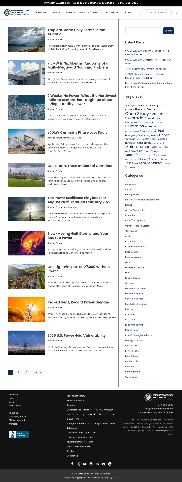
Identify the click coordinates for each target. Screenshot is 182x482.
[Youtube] (84, 463)
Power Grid (135, 151)
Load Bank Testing (134, 324)
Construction (148, 122)
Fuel (127, 272)
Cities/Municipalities (135, 220)
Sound (163, 155)
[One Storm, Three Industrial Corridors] (26, 175)
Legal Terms (113, 477)
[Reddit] (109, 463)
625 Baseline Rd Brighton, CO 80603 (155, 412)
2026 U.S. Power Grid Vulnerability (76, 335)
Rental (150, 155)
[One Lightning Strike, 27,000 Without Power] (26, 276)
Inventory (13, 394)
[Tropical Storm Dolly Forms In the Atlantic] (26, 39)
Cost (159, 122)
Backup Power (54, 39)
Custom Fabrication (135, 246)
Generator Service (134, 298)
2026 (127, 106)
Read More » (96, 49)
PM (126, 151)
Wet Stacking (130, 167)
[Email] (103, 463)
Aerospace (130, 184)
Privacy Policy (69, 477)
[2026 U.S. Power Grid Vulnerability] (26, 343)
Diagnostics (146, 131)
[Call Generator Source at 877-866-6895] (118, 3)
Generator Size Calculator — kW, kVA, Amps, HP (90, 409)
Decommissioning (132, 131)
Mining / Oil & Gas (72, 137)
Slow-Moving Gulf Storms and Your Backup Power (77, 235)
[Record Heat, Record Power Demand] (26, 309)
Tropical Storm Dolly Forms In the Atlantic (76, 32)
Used (11, 402)
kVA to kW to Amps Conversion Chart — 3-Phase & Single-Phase (91, 416)
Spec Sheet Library (76, 395)
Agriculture (136, 105)
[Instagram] (91, 463)
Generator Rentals (134, 293)
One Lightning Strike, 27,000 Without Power (78, 268)
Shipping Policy (80, 477)
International (158, 143)
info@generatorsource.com (159, 408)
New (11, 398)
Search (168, 30)
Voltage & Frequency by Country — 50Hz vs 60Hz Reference (91, 425)
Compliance (152, 118)
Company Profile (17, 416)
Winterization (131, 377)
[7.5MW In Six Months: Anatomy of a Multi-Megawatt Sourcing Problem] (26, 72)
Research (71, 405)
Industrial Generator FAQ (79, 446)
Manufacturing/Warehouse (138, 335)
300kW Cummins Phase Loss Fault (77, 132)
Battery (129, 109)
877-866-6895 (129, 3)
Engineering (152, 135)
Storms (144, 159)
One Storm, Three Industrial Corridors (79, 165)
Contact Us (72, 455)
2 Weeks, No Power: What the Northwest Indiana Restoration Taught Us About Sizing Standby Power (81, 99)
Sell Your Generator (90, 12)
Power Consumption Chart (80, 437)
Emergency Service (135, 135)
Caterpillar (159, 114)
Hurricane (130, 142)
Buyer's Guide (145, 109)
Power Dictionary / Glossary (80, 441)
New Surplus (15, 405)
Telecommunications (158, 159)
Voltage (167, 163)
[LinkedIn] (97, 463)
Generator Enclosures (136, 288)
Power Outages (152, 151)
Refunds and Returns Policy (98, 477)
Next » (37, 372)
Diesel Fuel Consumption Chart (82, 432)
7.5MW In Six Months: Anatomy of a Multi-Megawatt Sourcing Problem (77, 65)
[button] (47, 12)
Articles (70, 451)
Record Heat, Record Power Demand (78, 302)
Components (133, 122)
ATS (145, 105)
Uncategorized (70, 207)
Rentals (70, 12)
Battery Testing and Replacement (142, 199)
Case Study (137, 113)
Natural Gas (164, 147)
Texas (129, 163)
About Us (13, 412)
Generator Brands (75, 400)
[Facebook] (72, 463)
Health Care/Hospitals (154, 139)
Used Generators (150, 163)
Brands (128, 204)
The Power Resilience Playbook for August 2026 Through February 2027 (79, 199)
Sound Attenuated (132, 159)
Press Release (132, 356)
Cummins (134, 126)
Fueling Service (132, 278)
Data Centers (152, 126)
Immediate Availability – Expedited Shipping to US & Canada (79, 3)
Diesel (159, 130)
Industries (130, 314)
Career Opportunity (135, 210)
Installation (143, 143)
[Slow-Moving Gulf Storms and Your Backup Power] (26, 243)
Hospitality (130, 309)
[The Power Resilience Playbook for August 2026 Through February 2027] (26, 209)
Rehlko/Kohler (135, 155)
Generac (130, 139)
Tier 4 (136, 163)
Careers (13, 423)
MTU (154, 147)
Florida (164, 135)
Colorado (134, 118)
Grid (138, 139)
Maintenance (137, 147)
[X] (78, 463)
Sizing (157, 155)
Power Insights (132, 350)
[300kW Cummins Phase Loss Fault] (26, 141)
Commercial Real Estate (137, 225)
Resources (130, 366)
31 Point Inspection (18, 420)
